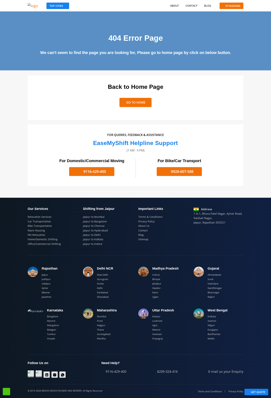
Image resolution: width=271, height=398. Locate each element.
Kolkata (212, 316)
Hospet (51, 338)
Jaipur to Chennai (94, 226)
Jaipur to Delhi (92, 235)
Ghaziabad (103, 296)
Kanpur (156, 316)
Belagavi (51, 329)
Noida (100, 283)
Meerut (156, 329)
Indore (156, 274)
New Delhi (102, 274)
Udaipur (46, 283)
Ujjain (155, 296)
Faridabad (102, 292)
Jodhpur (46, 279)
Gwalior (156, 288)
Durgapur (213, 329)
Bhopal (156, 279)
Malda (211, 338)
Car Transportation (39, 221)
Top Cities (56, 6)
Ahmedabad (214, 274)
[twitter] (39, 373)
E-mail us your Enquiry (225, 371)
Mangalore (53, 325)
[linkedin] (47, 374)
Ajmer (45, 288)
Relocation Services (39, 217)
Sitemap (143, 239)
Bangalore (52, 316)
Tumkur (51, 334)
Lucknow (157, 320)
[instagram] (54, 374)
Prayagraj (157, 338)
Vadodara (213, 283)
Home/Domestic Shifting (43, 239)
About (174, 5)
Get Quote (257, 392)
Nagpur (101, 325)
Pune (100, 320)
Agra (154, 325)
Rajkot (211, 296)
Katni (155, 292)
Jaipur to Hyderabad (95, 230)
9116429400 (232, 6)
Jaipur (45, 274)
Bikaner (46, 292)
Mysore (51, 320)
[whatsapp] (62, 374)
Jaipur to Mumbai (94, 217)
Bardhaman (214, 334)
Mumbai (101, 316)
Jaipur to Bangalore (95, 221)
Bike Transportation (40, 226)
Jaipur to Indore (92, 244)
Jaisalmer (46, 296)
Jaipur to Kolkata (93, 239)
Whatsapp (6, 391)
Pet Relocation (36, 235)
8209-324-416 (167, 371)
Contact (191, 5)
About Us (144, 226)
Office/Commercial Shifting (44, 244)
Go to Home (135, 102)
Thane (100, 329)
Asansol (212, 320)
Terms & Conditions (150, 217)
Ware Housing (36, 230)
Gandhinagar (215, 288)
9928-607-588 (181, 171)
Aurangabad (103, 334)
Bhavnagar (213, 292)
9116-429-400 (94, 171)
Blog (207, 5)
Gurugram (102, 279)
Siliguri (211, 325)
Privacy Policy (146, 221)
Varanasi (157, 334)
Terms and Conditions (210, 391)
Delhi (100, 288)
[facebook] (31, 373)
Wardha (101, 338)
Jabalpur (156, 283)
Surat (210, 279)
